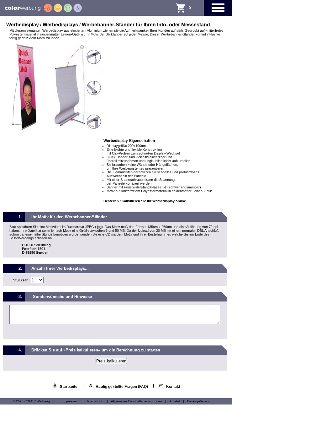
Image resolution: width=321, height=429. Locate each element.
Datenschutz (95, 401)
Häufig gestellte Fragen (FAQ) (122, 386)
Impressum (70, 401)
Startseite (68, 386)
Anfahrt (174, 401)
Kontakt (173, 386)
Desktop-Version (199, 401)
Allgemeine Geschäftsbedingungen (136, 401)
